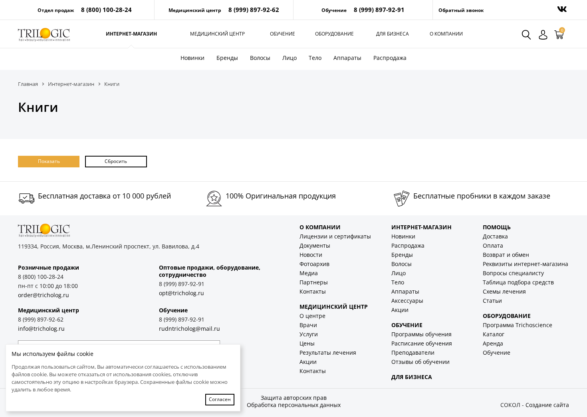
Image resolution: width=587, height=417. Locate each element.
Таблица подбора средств (518, 282)
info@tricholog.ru (41, 328)
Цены (307, 343)
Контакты (312, 291)
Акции (308, 361)
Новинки (192, 58)
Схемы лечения (504, 291)
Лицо (289, 58)
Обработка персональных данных (294, 405)
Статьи (492, 300)
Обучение (282, 33)
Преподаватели (412, 352)
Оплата (493, 245)
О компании (446, 33)
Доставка (495, 236)
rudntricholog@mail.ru (189, 328)
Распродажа (390, 58)
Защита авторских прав (294, 397)
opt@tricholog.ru (181, 293)
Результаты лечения (327, 352)
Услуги (308, 334)
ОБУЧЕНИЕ (406, 325)
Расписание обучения (421, 343)
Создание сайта (547, 405)
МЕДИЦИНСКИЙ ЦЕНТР (333, 306)
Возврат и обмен (506, 254)
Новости (310, 254)
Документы (314, 245)
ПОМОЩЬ (497, 227)
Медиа (308, 273)
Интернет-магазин (131, 33)
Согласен (220, 399)
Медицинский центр (217, 33)
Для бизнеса (392, 33)
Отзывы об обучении (420, 361)
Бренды (227, 58)
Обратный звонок (461, 10)
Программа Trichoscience (517, 325)
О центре (312, 316)
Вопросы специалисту (513, 273)
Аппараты (347, 58)
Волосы (260, 58)
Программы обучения (421, 334)
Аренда (493, 343)
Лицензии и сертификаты (335, 236)
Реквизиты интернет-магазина (525, 264)
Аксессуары (407, 300)
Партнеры (313, 282)
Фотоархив (314, 264)
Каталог (493, 334)
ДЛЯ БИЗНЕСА (411, 377)
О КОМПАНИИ (320, 227)
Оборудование (334, 33)
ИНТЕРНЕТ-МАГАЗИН (421, 227)
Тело (315, 58)
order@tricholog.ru (43, 295)
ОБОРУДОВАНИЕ (507, 316)
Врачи (308, 325)
